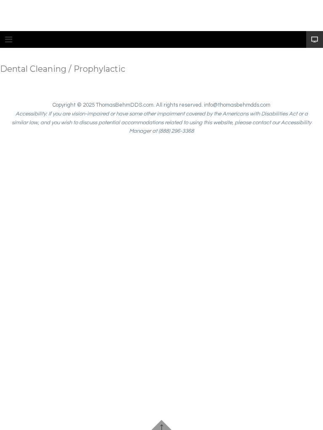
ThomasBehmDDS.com (125, 105)
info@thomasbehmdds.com (237, 105)
